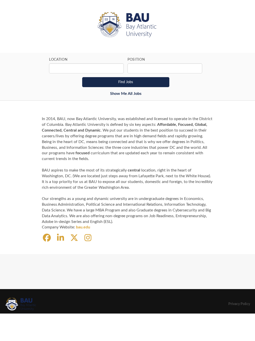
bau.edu (83, 227)
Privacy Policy (239, 304)
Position (136, 59)
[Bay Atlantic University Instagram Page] (88, 238)
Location (58, 59)
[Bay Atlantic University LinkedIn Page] (60, 238)
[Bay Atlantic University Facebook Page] (47, 238)
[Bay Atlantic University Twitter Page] (74, 238)
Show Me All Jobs (125, 94)
